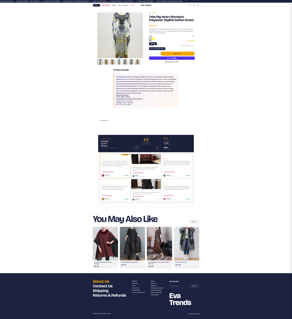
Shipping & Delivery (156, 290)
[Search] (189, 5)
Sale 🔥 (133, 5)
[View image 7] (137, 62)
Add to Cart (177, 53)
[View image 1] (100, 62)
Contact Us (103, 286)
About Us (101, 281)
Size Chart (135, 283)
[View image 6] (131, 62)
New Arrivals (106, 5)
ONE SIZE (153, 43)
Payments (154, 285)
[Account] (193, 5)
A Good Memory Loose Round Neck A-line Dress (159, 263)
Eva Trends (152, 13)
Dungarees (126, 5)
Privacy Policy (136, 290)
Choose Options (106, 258)
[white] (150, 39)
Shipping (101, 291)
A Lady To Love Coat (181, 262)
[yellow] (153, 39)
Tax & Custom (155, 295)
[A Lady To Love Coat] (186, 243)
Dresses (113, 5)
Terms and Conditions (138, 292)
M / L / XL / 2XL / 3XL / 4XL (157, 48)
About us (153, 283)
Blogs (152, 281)
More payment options (172, 61)
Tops (119, 5)
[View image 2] (106, 62)
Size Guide (191, 40)
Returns (134, 281)
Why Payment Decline (157, 288)
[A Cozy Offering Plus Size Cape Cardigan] (105, 243)
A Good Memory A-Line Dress (129, 262)
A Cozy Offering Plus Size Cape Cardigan (102, 263)
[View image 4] (119, 62)
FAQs (133, 285)
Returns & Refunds (109, 295)
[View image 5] (125, 62)
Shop (95, 5)
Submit (194, 286)
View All (193, 221)
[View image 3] (112, 62)
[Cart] (197, 5)
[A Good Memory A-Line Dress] (132, 243)
